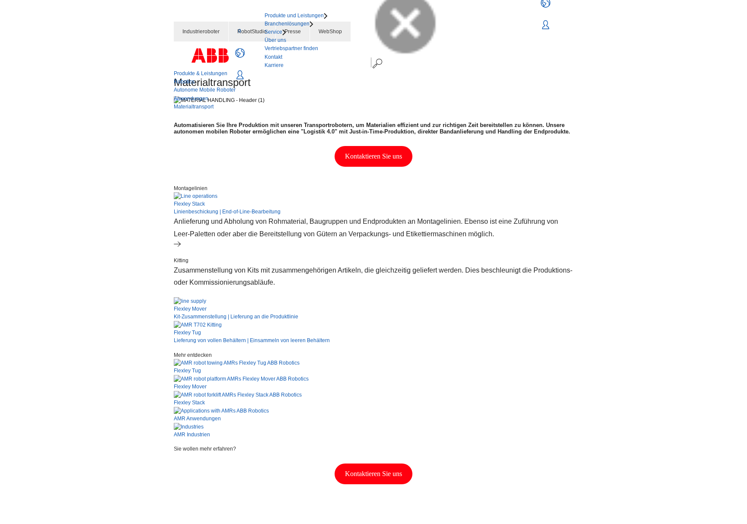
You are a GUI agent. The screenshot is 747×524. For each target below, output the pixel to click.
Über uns (275, 40)
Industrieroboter (201, 32)
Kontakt (273, 57)
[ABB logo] (210, 55)
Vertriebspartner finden (291, 48)
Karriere (274, 65)
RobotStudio (252, 32)
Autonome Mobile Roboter (205, 90)
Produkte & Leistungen (200, 73)
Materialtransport (194, 107)
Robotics (184, 82)
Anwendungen (191, 98)
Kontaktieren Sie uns (373, 156)
